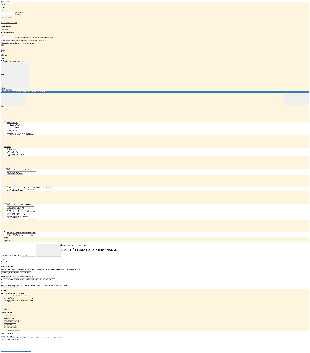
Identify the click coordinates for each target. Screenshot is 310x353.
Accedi (3, 4)
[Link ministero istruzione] (8, 2)
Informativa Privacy (9, 318)
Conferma (8, 90)
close (2, 106)
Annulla (3, 90)
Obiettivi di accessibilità (10, 323)
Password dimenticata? (6, 17)
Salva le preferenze (13, 287)
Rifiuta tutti (14, 272)
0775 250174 (9, 297)
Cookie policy (7, 315)
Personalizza (4, 272)
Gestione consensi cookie (10, 326)
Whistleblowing (8, 324)
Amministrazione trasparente (11, 327)
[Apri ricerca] (296, 99)
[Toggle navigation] (13, 99)
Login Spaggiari (42, 40)
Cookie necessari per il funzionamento (10, 284)
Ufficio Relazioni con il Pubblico (12, 320)
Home (62, 244)
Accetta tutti (25, 272)
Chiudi (2, 49)
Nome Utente (19, 12)
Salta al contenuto (5, 1)
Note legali (6, 317)
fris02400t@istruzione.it (20, 299)
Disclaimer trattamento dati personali (10, 339)
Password (18, 14)
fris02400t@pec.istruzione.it (20, 300)
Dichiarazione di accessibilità (11, 321)
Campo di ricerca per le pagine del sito (10, 255)
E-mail (17, 37)
